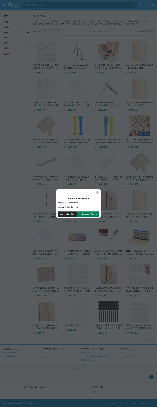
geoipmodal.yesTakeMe (88, 214)
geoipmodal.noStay (67, 214)
